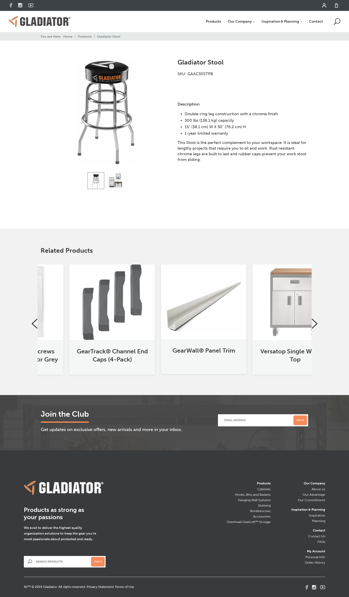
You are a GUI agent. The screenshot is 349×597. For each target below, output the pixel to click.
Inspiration (317, 515)
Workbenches (260, 511)
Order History (315, 562)
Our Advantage (314, 495)
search (98, 561)
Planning (318, 521)
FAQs (321, 542)
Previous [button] (35, 324)
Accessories (262, 516)
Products (85, 36)
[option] (96, 180)
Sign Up (300, 420)
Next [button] (315, 324)
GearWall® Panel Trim (174, 350)
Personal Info (315, 557)
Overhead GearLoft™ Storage (249, 522)
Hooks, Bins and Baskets (253, 495)
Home (68, 36)
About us (318, 489)
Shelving (264, 505)
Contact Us (316, 536)
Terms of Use (124, 587)
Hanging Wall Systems (254, 500)
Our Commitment (311, 500)
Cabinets (264, 489)
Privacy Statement (100, 587)
